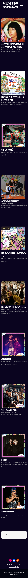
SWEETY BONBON (7, 511)
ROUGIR (4, 460)
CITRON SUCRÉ (7, 149)
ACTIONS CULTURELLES (10, 201)
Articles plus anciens (11, 535)
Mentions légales (14, 567)
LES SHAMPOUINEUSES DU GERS (13, 307)
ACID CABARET (6, 358)
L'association (17, 565)
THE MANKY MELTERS (9, 410)
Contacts (9, 565)
